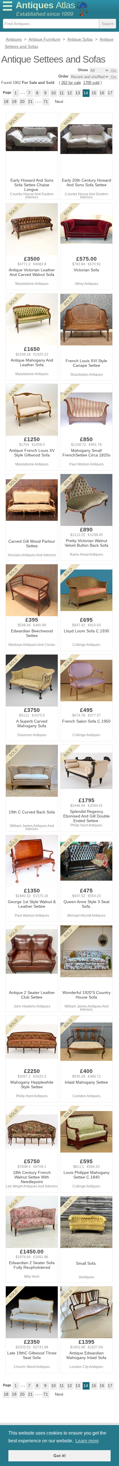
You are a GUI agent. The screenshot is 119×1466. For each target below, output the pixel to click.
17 (110, 93)
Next (59, 101)
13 (77, 93)
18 (6, 101)
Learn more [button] (87, 1440)
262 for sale (71, 82)
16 (102, 93)
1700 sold (91, 82)
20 (22, 101)
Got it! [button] (59, 1455)
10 (53, 93)
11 (62, 93)
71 (45, 101)
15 (94, 93)
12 (69, 93)
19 (14, 101)
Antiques (45, 5)
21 (30, 101)
